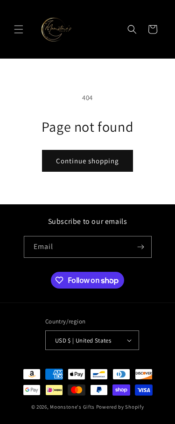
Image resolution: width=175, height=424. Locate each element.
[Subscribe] (141, 247)
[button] (18, 29)
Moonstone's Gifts (72, 407)
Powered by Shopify (120, 407)
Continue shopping (87, 160)
